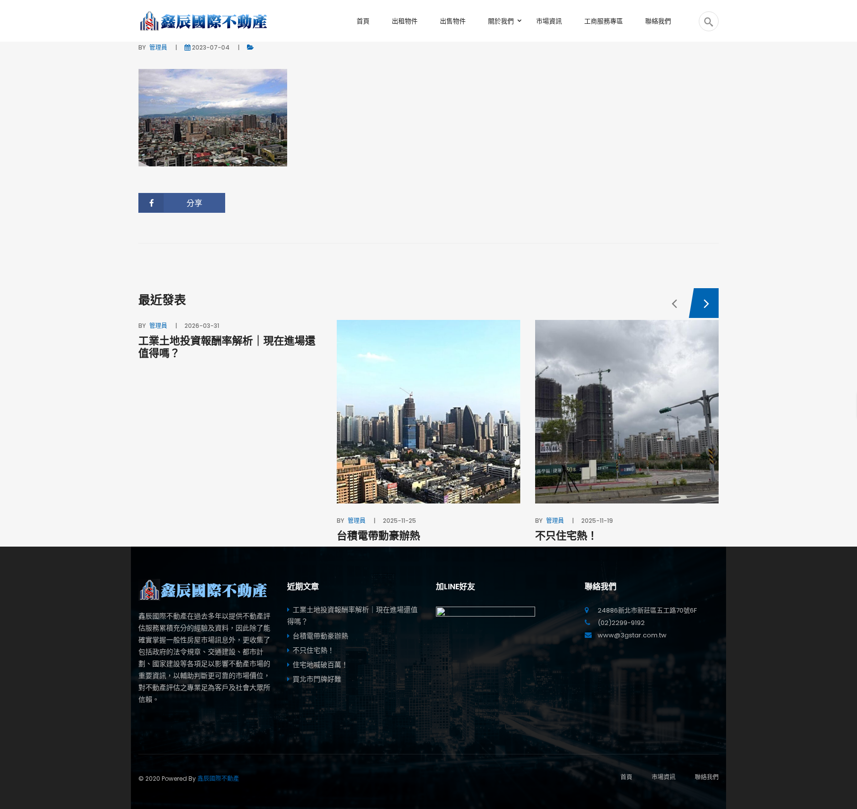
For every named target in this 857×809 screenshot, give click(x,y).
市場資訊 (663, 777)
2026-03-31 (201, 325)
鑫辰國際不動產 (218, 778)
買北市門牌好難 (317, 679)
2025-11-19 (597, 520)
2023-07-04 (211, 47)
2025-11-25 (399, 520)
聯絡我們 (707, 777)
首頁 (626, 777)
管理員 (158, 47)
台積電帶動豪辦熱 (378, 535)
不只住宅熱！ (566, 535)
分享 (194, 203)
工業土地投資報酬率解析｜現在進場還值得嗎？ (226, 346)
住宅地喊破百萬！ (320, 665)
